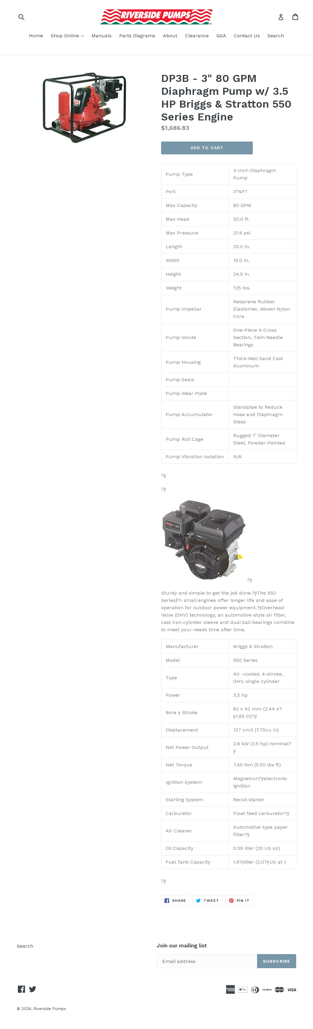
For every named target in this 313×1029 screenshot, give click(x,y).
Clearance (197, 36)
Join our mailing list (181, 945)
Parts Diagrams (137, 36)
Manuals (101, 36)
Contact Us (247, 36)
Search (275, 36)
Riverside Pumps (49, 1008)
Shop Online (69, 35)
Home (36, 36)
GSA (221, 36)
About (170, 36)
